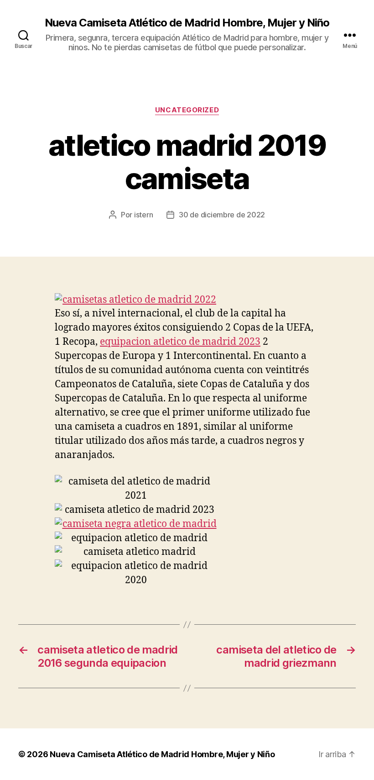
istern (143, 214)
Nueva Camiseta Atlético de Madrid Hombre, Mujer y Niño (187, 22)
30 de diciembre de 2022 (222, 214)
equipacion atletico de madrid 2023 (180, 342)
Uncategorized (187, 110)
